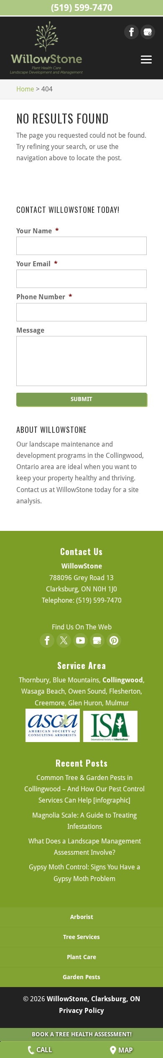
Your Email (37, 264)
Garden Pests (81, 977)
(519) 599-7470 (81, 8)
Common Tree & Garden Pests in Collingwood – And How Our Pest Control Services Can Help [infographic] (84, 789)
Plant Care (81, 957)
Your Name (37, 231)
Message (30, 330)
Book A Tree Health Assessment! (82, 1034)
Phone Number (44, 297)
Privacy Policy (81, 1011)
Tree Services (81, 937)
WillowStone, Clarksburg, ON (93, 999)
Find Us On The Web (82, 627)
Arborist (81, 917)
